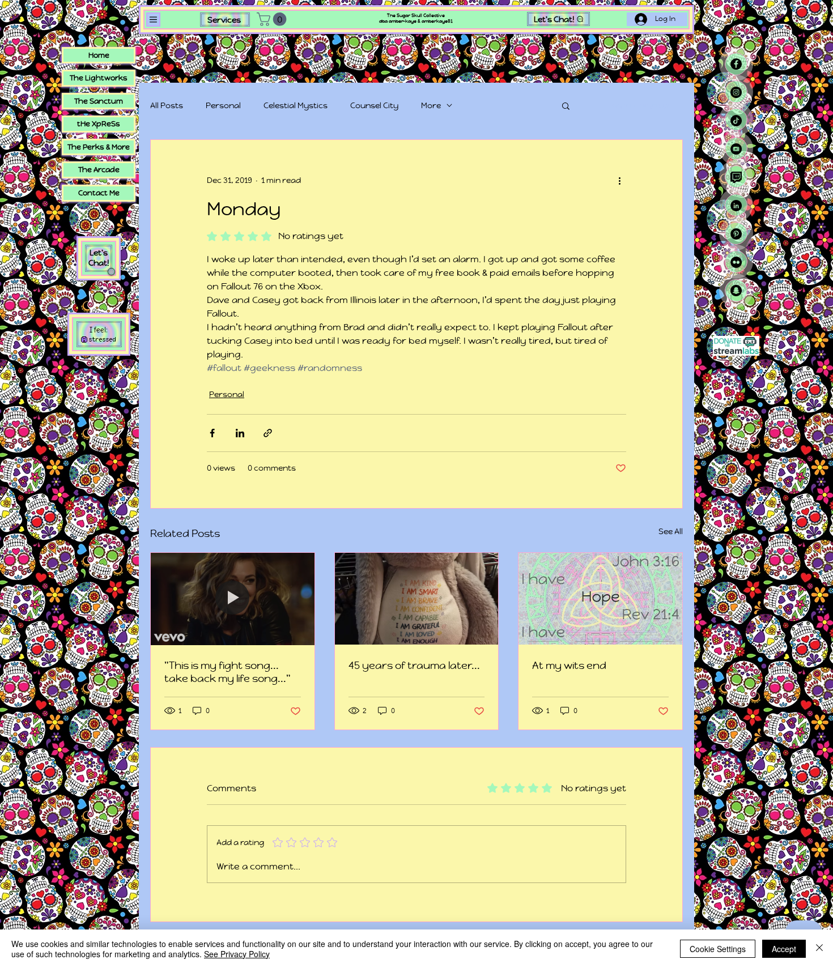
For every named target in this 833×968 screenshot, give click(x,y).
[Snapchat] (736, 290)
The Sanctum (98, 101)
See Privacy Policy (237, 954)
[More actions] (619, 180)
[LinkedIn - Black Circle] (736, 205)
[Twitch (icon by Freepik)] (736, 177)
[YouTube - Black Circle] (736, 149)
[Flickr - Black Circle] (736, 262)
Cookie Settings (718, 948)
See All (670, 531)
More (431, 105)
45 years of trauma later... (414, 665)
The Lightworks (99, 78)
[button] (273, 19)
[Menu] (153, 19)
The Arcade (99, 169)
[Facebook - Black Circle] (736, 64)
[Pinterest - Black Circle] (736, 234)
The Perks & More (98, 147)
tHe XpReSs (98, 124)
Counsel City (374, 105)
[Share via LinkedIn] (240, 433)
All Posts (166, 105)
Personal (223, 105)
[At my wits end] (600, 599)
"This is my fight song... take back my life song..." (227, 672)
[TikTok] (736, 120)
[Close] (819, 949)
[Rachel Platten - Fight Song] (232, 599)
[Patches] (417, 599)
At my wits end (569, 665)
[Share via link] (267, 433)
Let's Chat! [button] (98, 258)
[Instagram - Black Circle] (736, 92)
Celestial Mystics (296, 105)
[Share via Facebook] (212, 433)
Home (98, 55)
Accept (784, 948)
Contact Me (99, 193)
